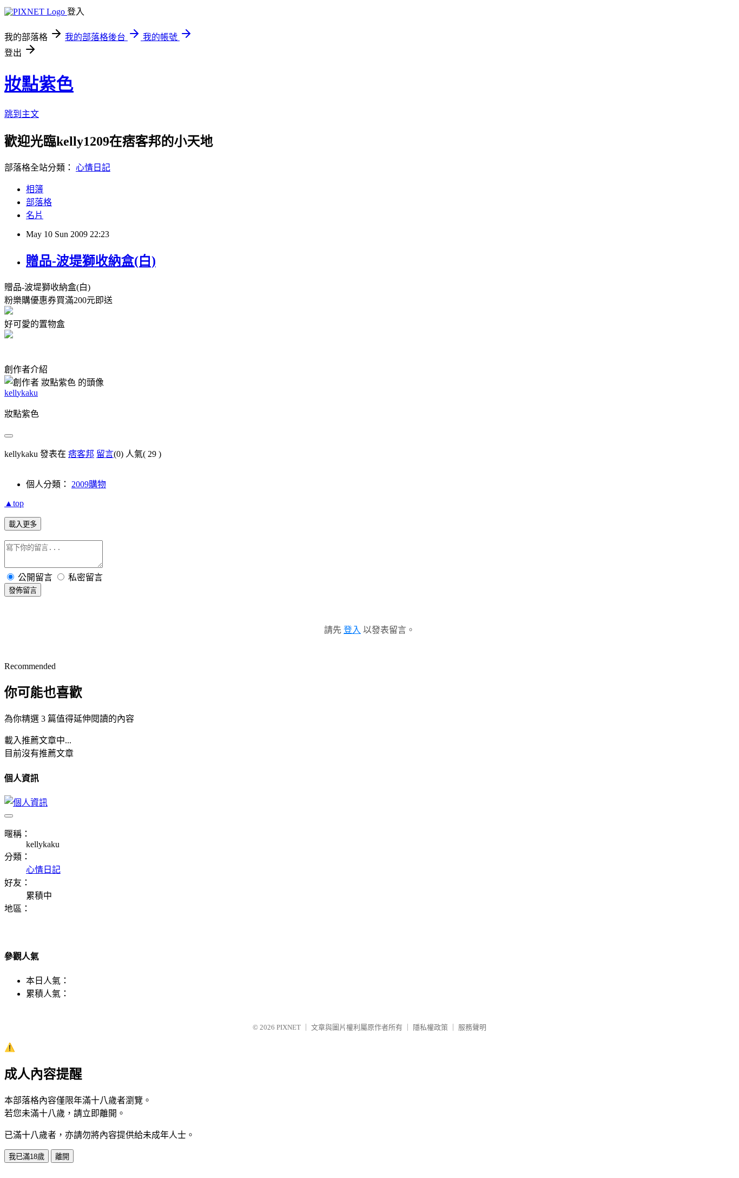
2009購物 (88, 484)
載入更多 (23, 524)
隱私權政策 (430, 1027)
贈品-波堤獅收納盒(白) (91, 261)
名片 (34, 215)
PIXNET (288, 1027)
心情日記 (93, 167)
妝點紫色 (39, 84)
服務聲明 (472, 1027)
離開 (62, 1157)
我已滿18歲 (26, 1157)
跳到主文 (21, 114)
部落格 (39, 202)
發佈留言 (23, 590)
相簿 (34, 189)
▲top (14, 503)
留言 (105, 454)
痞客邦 (81, 454)
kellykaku (21, 392)
